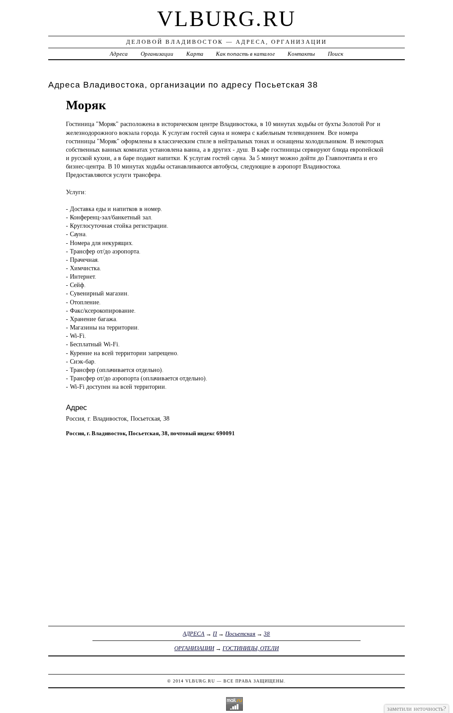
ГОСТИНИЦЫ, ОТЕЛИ (251, 648)
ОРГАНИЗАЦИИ (194, 648)
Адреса (119, 53)
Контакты (301, 53)
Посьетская (240, 633)
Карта (194, 53)
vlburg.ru (226, 18)
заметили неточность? (416, 708)
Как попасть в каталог (245, 53)
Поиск (335, 53)
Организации (157, 53)
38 (267, 633)
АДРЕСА (193, 633)
